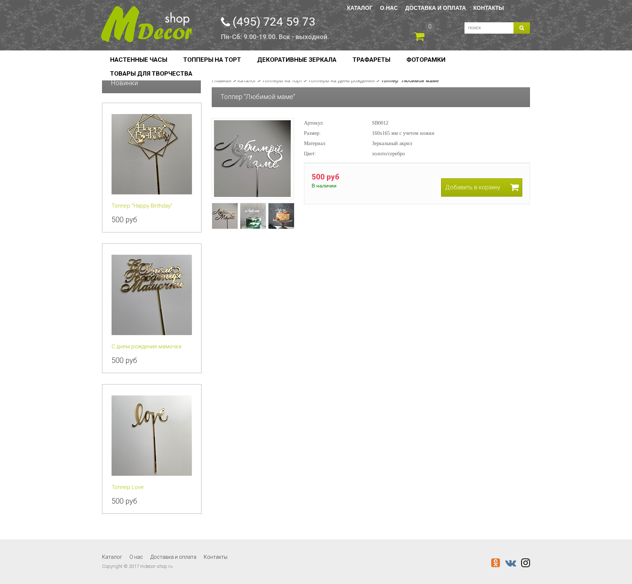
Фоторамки (425, 59)
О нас (389, 8)
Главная (222, 80)
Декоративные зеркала (296, 59)
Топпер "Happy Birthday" (142, 205)
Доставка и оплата (435, 8)
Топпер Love (128, 487)
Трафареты (371, 59)
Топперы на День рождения (341, 80)
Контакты (488, 8)
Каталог (360, 8)
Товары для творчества (151, 73)
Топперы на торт (212, 59)
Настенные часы (138, 59)
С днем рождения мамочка (146, 346)
